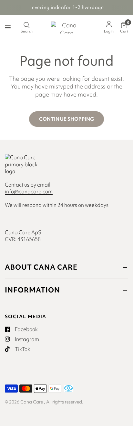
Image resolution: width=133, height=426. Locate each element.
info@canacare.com (29, 191)
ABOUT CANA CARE (41, 267)
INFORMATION (32, 290)
